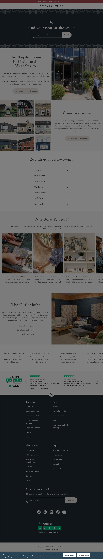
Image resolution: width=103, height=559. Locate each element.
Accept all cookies (84, 555)
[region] (51, 555)
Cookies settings (69, 555)
